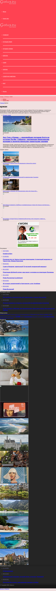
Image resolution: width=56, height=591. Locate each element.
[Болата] (14, 368)
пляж (17, 316)
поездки (22, 316)
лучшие (46, 314)
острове (13, 316)
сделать (8, 318)
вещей (8, 314)
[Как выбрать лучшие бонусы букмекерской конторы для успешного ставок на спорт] (11, 217)
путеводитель (49, 316)
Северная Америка (9, 76)
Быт (4, 83)
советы (11, 318)
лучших (50, 314)
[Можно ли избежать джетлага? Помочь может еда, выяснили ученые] (14, 384)
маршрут (2, 316)
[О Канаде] (14, 401)
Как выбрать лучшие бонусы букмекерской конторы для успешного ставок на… (24, 218)
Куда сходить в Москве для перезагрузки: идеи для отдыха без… (20, 191)
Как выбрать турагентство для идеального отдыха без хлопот (19, 163)
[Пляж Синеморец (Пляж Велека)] (14, 433)
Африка (5, 69)
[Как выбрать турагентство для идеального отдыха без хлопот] (11, 162)
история (37, 314)
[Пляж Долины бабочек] (14, 515)
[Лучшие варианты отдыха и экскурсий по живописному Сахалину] (11, 176)
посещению (34, 316)
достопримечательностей (14, 314)
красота (42, 314)
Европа (5, 55)
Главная (2, 103)
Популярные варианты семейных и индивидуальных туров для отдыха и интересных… (26, 205)
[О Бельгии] (14, 564)
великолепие (3, 314)
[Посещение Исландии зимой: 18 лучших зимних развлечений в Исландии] (14, 352)
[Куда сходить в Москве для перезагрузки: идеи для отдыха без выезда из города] (11, 189)
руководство (3, 318)
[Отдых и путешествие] (8, 3)
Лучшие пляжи (8, 48)
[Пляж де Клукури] (14, 548)
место (6, 316)
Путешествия (7, 41)
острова (9, 316)
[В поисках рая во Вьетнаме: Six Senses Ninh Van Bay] (14, 335)
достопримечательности (25, 314)
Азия (4, 62)
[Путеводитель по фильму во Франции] (14, 482)
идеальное (33, 314)
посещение (28, 316)
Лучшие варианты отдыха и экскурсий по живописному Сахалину (20, 177)
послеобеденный (40, 316)
